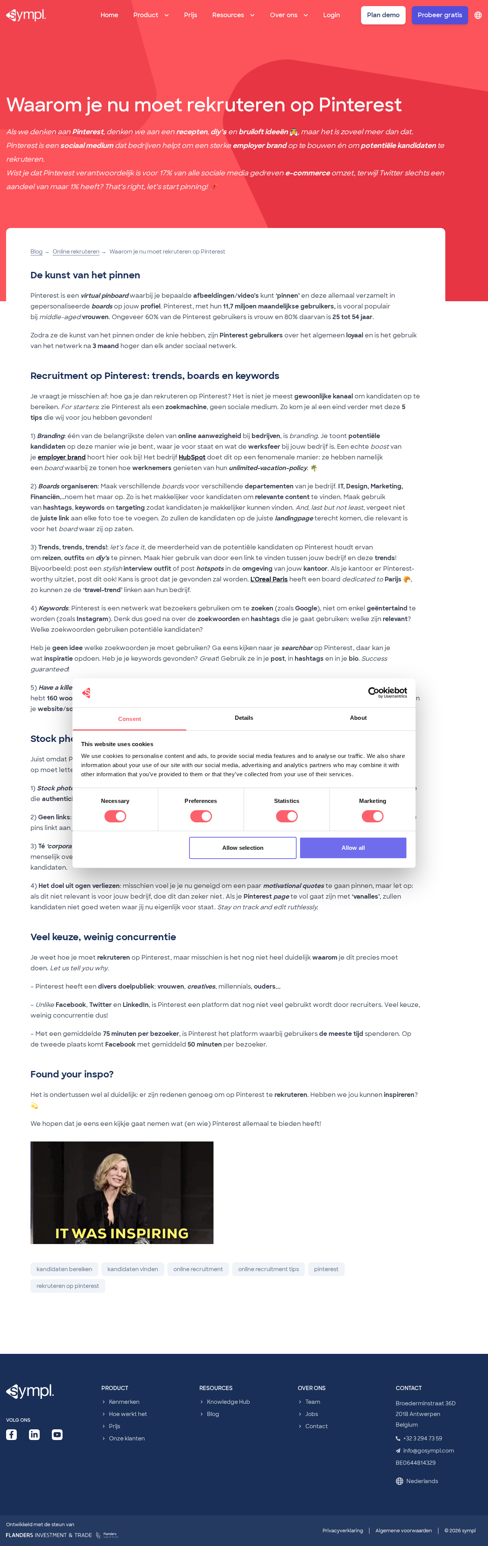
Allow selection (243, 847)
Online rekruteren (76, 251)
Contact (316, 1426)
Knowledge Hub (228, 1401)
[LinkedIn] (34, 1434)
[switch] (201, 816)
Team (312, 1401)
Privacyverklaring (343, 1531)
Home (109, 15)
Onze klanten (127, 1438)
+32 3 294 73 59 (422, 1438)
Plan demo (383, 15)
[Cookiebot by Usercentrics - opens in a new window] (373, 692)
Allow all (353, 847)
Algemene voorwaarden (404, 1531)
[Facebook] (11, 1434)
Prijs (190, 15)
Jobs (311, 1414)
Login (331, 15)
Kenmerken (124, 1401)
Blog (36, 251)
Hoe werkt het (128, 1414)
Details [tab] (244, 717)
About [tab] (358, 717)
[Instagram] (57, 1434)
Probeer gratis (440, 15)
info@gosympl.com (428, 1450)
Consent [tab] (129, 719)
